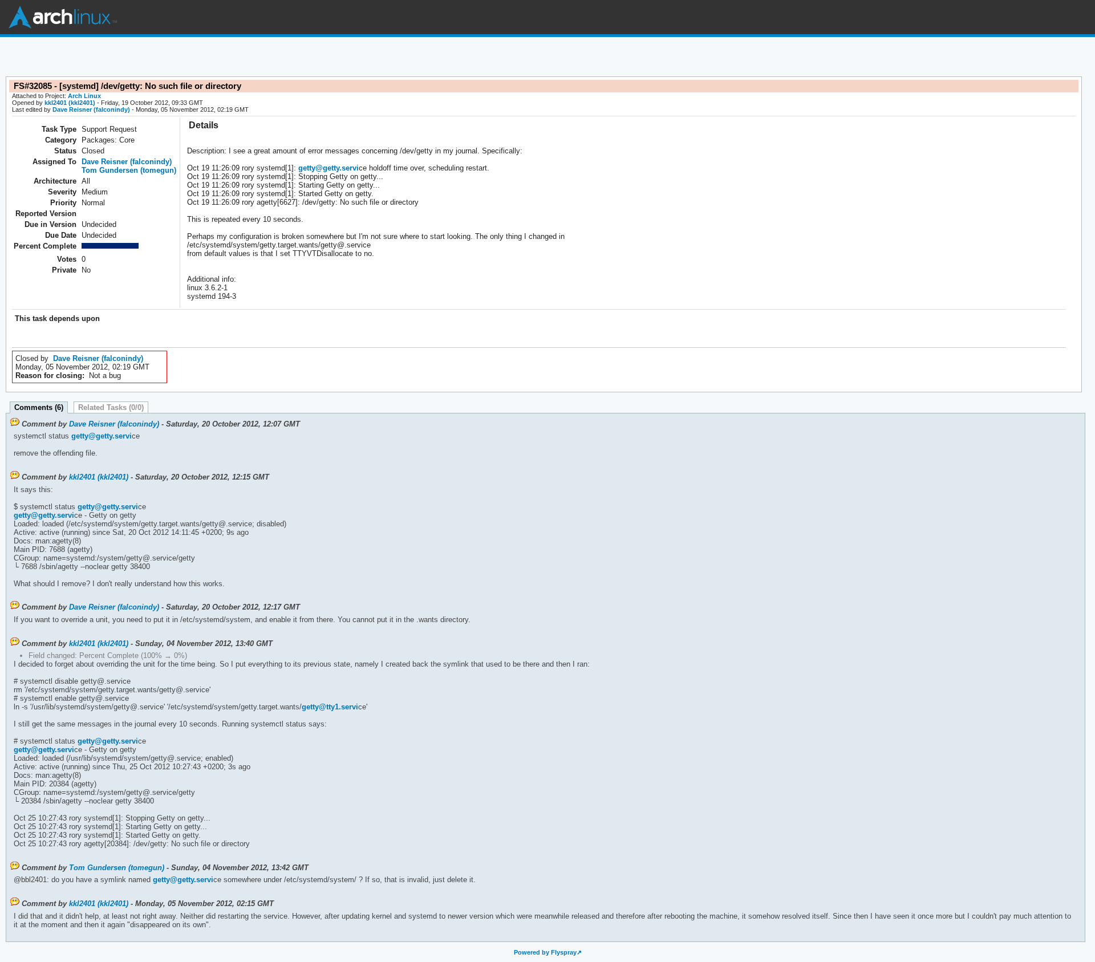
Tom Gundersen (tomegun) (129, 170)
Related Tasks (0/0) (111, 407)
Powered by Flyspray (545, 952)
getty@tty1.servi (330, 707)
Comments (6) (38, 407)
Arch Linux (63, 17)
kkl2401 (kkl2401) (69, 102)
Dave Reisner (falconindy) (91, 109)
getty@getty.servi (328, 168)
